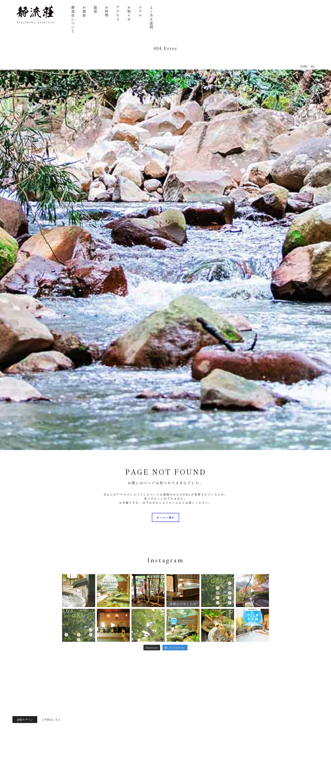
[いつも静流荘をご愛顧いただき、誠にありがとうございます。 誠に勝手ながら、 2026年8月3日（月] (182, 590)
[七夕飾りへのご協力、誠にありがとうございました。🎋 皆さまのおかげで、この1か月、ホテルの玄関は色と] (148, 590)
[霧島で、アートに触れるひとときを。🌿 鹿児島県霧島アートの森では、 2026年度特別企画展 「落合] (78, 590)
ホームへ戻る (165, 517)
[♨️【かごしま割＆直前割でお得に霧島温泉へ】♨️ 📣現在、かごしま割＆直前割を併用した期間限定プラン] (182, 625)
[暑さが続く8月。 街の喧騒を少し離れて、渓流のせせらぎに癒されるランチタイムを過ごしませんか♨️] (217, 590)
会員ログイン (25, 719)
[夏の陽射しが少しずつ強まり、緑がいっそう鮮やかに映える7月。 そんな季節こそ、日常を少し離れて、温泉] (78, 625)
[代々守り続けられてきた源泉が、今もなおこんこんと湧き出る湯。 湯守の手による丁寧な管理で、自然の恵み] (113, 625)
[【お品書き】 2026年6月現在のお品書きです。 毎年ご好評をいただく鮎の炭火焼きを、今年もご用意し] (217, 625)
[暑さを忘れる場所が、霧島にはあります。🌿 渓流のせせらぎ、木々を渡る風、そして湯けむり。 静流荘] (148, 625)
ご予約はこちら (51, 719)
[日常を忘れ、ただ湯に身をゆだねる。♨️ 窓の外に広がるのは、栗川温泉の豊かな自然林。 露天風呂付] (252, 590)
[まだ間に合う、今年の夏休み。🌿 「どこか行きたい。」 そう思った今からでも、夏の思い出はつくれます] (113, 590)
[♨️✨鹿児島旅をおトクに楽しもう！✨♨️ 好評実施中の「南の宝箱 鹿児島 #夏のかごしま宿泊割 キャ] (252, 625)
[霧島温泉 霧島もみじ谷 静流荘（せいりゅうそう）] (35, 15)
